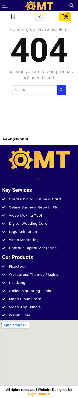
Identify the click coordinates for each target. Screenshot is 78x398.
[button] (39, 177)
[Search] (72, 5)
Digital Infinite (39, 394)
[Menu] (5, 5)
